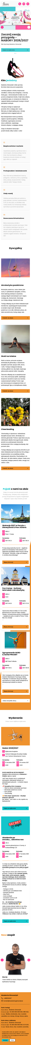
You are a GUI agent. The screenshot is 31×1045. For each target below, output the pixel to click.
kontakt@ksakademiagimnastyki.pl (13, 1001)
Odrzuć (12, 1040)
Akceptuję (5, 1040)
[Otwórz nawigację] (27, 3)
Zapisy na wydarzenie (10, 808)
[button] (28, 27)
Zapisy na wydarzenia (9, 50)
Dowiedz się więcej (8, 318)
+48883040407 (8, 998)
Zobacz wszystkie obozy (9, 701)
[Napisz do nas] (23, 3)
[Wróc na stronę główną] (5, 4)
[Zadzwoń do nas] (19, 3)
